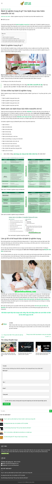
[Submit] (50, 411)
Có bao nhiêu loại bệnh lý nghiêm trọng (11, 38)
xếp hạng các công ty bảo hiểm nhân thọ (25, 154)
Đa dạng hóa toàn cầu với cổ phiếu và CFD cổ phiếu (16, 423)
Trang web (5, 394)
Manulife (29, 111)
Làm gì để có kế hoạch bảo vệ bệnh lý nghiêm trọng (13, 41)
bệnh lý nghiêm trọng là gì (22, 24)
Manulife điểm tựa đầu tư (43, 299)
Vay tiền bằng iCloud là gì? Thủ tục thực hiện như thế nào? (17, 427)
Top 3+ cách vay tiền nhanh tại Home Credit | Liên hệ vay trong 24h (19, 419)
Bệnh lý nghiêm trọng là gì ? (8, 37)
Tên (4, 382)
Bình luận (5, 370)
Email (4, 388)
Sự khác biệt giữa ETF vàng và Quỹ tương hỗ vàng (15, 436)
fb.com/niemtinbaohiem (13, 465)
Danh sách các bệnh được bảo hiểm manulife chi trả (14, 40)
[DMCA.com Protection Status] (5, 453)
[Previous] (3, 348)
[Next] (49, 348)
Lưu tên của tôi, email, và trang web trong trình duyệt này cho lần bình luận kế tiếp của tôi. (26, 400)
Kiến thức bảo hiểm (6, 9)
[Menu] (2, 3)
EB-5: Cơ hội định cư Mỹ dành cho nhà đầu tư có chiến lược (18, 432)
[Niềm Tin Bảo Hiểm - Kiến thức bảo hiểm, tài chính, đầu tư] (26, 3)
